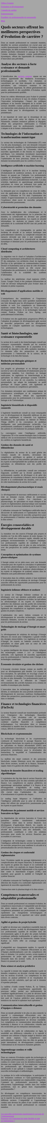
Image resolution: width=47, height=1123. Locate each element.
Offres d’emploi (7, 3)
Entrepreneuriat (7, 14)
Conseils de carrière (9, 10)
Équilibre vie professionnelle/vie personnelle (18, 17)
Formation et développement (12, 7)
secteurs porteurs (25, 76)
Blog (3, 21)
